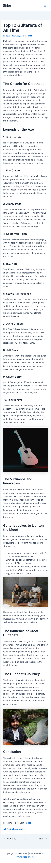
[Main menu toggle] (45, 6)
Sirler (7, 5)
